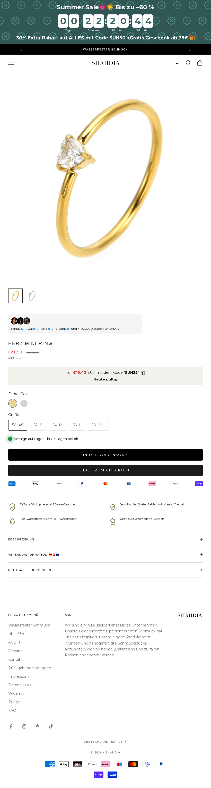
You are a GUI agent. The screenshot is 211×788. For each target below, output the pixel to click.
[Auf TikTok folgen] (51, 726)
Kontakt (15, 659)
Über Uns (16, 633)
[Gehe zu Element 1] (15, 296)
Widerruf (16, 693)
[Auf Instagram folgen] (24, 726)
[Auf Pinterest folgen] (37, 726)
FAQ (12, 710)
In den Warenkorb (105, 455)
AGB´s (14, 642)
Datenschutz (20, 685)
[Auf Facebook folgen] (10, 726)
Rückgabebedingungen (29, 668)
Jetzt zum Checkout (105, 470)
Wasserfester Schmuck (29, 625)
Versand (15, 651)
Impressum (18, 676)
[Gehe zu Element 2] (32, 296)
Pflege (14, 702)
